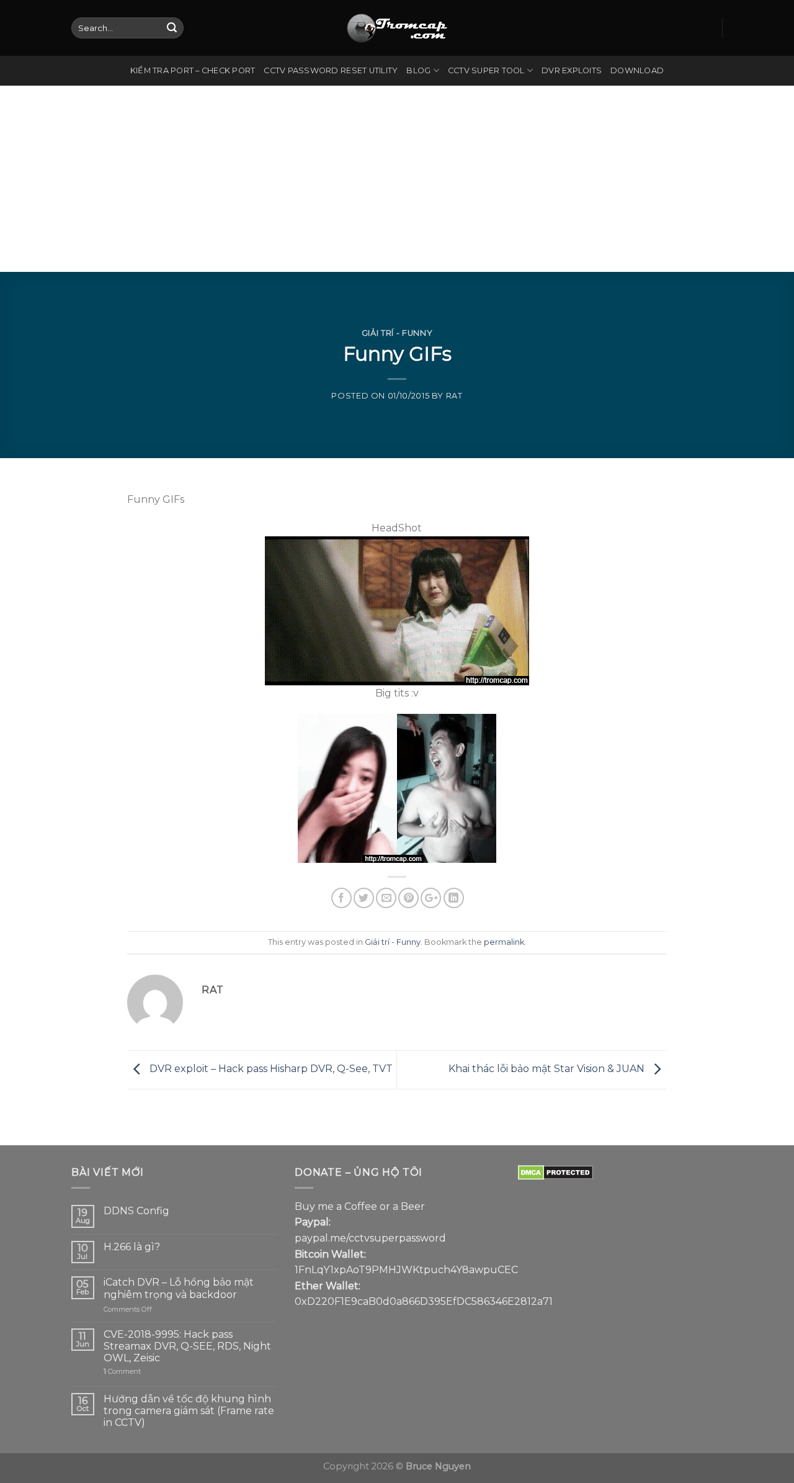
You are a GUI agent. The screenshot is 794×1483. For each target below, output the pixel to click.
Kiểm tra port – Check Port (193, 70)
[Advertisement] (397, 179)
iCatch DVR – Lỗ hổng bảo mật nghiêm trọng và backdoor (179, 1288)
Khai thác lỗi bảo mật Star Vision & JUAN (547, 1069)
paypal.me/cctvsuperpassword (370, 1238)
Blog (418, 70)
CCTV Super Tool (486, 70)
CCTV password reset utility (331, 70)
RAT (454, 395)
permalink (504, 942)
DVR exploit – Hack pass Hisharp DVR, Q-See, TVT (270, 1069)
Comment (122, 1372)
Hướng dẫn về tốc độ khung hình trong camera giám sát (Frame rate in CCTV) (189, 1410)
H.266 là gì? (132, 1247)
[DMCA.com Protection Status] (555, 1172)
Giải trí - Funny (397, 333)
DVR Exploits (572, 70)
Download (637, 70)
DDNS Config (136, 1211)
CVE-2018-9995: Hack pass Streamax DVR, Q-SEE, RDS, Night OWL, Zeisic (187, 1346)
